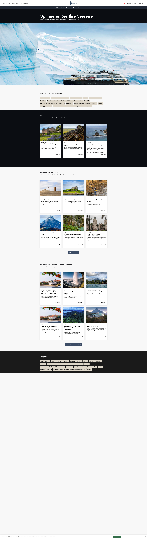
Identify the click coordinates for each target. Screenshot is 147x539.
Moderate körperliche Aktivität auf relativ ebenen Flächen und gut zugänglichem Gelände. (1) (68, 106)
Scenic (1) (65, 97)
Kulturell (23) (42, 100)
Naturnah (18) (98, 97)
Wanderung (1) (68, 103)
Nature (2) (73, 100)
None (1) (88, 106)
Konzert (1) (49, 100)
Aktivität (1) (42, 106)
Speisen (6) (91, 97)
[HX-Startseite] (74, 3)
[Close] (145, 537)
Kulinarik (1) (48, 106)
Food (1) (99, 103)
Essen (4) (84, 97)
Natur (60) (53, 97)
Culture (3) (86, 100)
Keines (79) (46, 97)
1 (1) (41, 97)
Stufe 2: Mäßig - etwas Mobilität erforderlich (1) (48, 103)
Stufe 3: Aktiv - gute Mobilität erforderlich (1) (81, 103)
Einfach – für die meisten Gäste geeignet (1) (61, 100)
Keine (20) (72, 97)
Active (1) (79, 100)
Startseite (41, 11)
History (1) (93, 103)
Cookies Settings (108, 536)
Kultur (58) (78, 97)
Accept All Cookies (117, 536)
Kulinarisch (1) (61, 103)
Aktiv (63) (59, 97)
